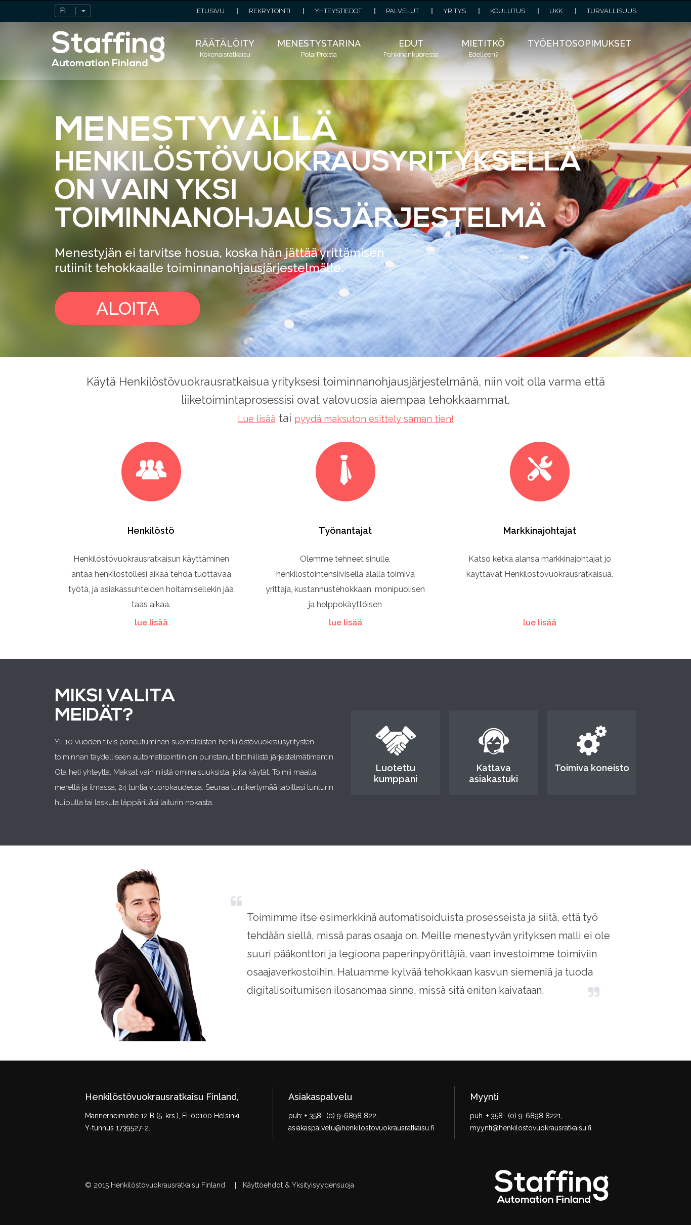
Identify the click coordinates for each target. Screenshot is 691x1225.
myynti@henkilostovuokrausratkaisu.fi (530, 1128)
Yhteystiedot (338, 11)
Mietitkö (483, 48)
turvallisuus (611, 11)
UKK (556, 11)
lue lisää (151, 622)
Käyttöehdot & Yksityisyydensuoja (298, 1185)
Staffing (108, 48)
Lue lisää (257, 418)
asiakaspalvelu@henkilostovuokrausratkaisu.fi (361, 1128)
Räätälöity (224, 48)
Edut (411, 48)
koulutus (507, 11)
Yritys (454, 11)
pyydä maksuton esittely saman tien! (374, 418)
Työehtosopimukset (579, 43)
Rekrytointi (269, 11)
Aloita (127, 308)
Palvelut (402, 11)
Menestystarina (319, 48)
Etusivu (211, 11)
